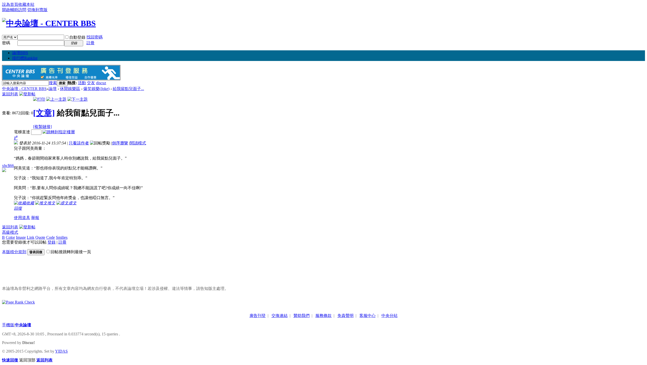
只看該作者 (79, 143)
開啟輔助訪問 (14, 10)
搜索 (53, 83)
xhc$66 (8, 165)
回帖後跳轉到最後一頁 (71, 252)
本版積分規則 (14, 252)
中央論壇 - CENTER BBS (24, 89)
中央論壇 (23, 325)
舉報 (35, 218)
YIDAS (61, 351)
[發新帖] (27, 94)
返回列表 (10, 94)
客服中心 (367, 315)
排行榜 (24, 58)
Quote (40, 237)
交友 (91, 83)
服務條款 (323, 315)
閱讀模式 (138, 143)
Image (21, 237)
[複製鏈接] (42, 126)
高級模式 (10, 232)
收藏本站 (26, 4)
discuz (101, 83)
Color (10, 237)
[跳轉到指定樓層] (58, 132)
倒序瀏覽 (120, 143)
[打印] (39, 99)
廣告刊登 (257, 315)
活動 (82, 83)
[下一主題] (77, 99)
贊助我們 (301, 315)
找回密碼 (94, 37)
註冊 (90, 43)
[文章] (44, 112)
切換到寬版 (37, 10)
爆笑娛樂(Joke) (96, 89)
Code (50, 237)
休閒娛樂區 (70, 89)
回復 (18, 208)
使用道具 (22, 218)
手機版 (8, 325)
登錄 (52, 242)
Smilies (61, 237)
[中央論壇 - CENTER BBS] (49, 23)
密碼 (6, 43)
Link (30, 237)
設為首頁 (10, 4)
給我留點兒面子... (128, 89)
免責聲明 (345, 315)
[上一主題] (56, 99)
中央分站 (389, 315)
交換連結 (279, 315)
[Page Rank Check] (18, 302)
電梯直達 (22, 132)
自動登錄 (77, 37)
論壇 (20, 53)
